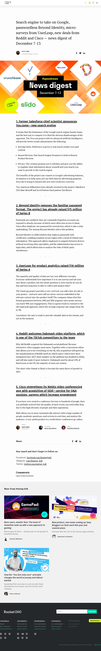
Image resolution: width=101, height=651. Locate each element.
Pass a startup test (5, 626)
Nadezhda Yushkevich (65, 537)
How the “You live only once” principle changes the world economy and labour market (23, 578)
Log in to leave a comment (25, 476)
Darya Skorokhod (50, 428)
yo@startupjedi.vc (22, 629)
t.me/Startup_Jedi (34, 460)
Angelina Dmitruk (73, 428)
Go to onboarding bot (40, 624)
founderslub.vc (39, 621)
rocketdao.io (4, 621)
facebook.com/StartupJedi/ (39, 457)
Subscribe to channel (40, 626)
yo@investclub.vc (56, 629)
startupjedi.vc (22, 621)
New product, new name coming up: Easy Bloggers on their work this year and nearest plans (71, 525)
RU (90, 3)
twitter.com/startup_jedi (35, 464)
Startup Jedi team (22, 624)
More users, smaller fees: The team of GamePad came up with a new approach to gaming (24, 525)
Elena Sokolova (15, 594)
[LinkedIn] (83, 53)
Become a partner (56, 626)
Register (2, 624)
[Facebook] (76, 53)
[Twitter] (80, 53)
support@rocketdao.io (6, 629)
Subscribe (92, 611)
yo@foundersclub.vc (39, 629)
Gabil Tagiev (26, 51)
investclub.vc (56, 621)
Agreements (97, 644)
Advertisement (95, 621)
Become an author (22, 626)
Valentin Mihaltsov (16, 539)
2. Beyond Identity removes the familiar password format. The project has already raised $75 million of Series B (49, 209)
